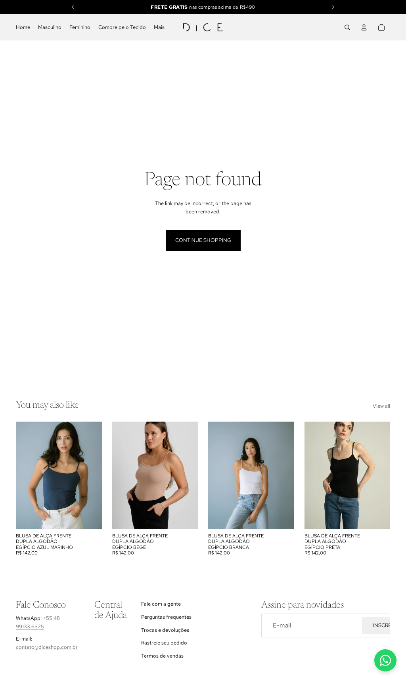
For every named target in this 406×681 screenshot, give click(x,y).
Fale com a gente (161, 603)
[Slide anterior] (217, 475)
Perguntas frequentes (166, 617)
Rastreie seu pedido (164, 643)
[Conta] (364, 27)
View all (381, 406)
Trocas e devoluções (165, 630)
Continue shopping (203, 240)
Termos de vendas (162, 656)
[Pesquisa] (347, 27)
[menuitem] (159, 27)
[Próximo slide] (285, 475)
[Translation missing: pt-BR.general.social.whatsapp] (385, 660)
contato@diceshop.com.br (47, 647)
